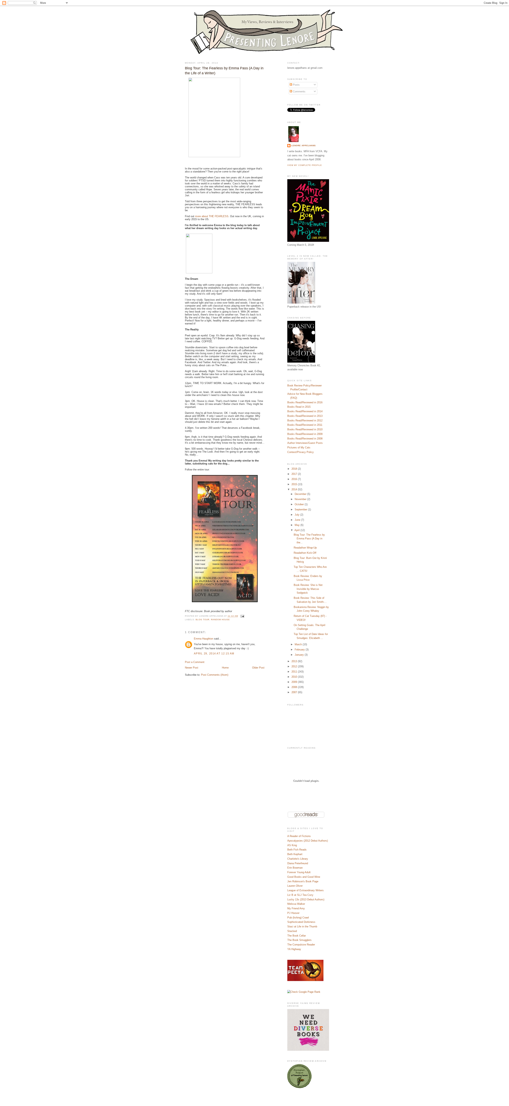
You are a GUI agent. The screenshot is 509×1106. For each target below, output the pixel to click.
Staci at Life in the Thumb (302, 926)
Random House (220, 619)
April (297, 530)
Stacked (292, 931)
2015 (294, 484)
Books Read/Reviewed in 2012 (304, 420)
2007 (294, 692)
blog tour (202, 619)
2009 (294, 681)
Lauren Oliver (295, 885)
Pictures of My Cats (298, 447)
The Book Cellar (296, 935)
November (301, 499)
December (301, 494)
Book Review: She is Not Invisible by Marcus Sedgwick (308, 588)
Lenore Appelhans (303, 145)
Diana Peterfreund (297, 863)
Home (225, 667)
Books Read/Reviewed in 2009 (304, 434)
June (298, 519)
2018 (294, 468)
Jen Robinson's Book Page (302, 881)
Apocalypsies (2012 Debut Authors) (307, 840)
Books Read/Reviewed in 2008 (304, 438)
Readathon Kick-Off (305, 552)
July (297, 514)
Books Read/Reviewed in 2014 (304, 411)
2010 (294, 676)
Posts (296, 84)
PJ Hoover (293, 913)
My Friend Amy (296, 908)
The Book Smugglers (299, 940)
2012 (294, 666)
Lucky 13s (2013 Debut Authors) (305, 899)
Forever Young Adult (299, 872)
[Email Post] (242, 616)
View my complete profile (304, 165)
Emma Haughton (203, 638)
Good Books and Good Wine (303, 876)
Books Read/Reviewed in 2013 (304, 415)
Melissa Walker (296, 903)
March (299, 644)
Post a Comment (194, 662)
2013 (294, 661)
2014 (294, 489)
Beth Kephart (294, 854)
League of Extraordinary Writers (305, 890)
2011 (294, 671)
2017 (294, 473)
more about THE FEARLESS (211, 216)
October (300, 504)
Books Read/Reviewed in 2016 (304, 402)
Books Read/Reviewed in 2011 (304, 424)
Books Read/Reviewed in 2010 (304, 429)
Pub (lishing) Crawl (298, 917)
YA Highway (294, 949)
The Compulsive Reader (301, 944)
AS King (292, 845)
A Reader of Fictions (299, 836)
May (297, 524)
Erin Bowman (295, 867)
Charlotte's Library (297, 858)
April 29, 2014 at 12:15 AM (214, 653)
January (300, 654)
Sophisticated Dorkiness (301, 921)
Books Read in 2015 (299, 406)
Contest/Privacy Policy (300, 452)
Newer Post (191, 667)
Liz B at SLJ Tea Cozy (300, 894)
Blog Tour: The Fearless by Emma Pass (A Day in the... (309, 538)
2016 (294, 479)
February (300, 649)
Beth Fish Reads (297, 849)
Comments (298, 91)
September (301, 509)
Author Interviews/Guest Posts (305, 442)
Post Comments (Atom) (214, 674)
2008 (294, 687)
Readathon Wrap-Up (305, 547)
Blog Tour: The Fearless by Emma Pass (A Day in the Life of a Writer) (224, 70)
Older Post (258, 667)
